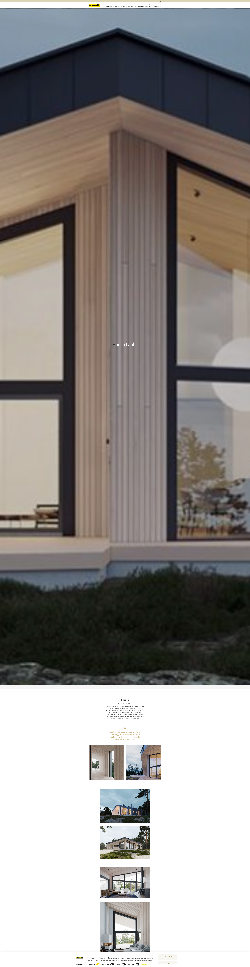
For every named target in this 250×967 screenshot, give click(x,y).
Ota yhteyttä (157, 6)
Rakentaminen (149, 6)
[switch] (112, 964)
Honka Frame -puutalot (129, 6)
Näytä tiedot (144, 964)
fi (141, 1)
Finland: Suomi (132, 1)
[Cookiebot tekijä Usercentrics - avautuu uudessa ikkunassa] (79, 964)
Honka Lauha (117, 687)
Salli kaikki (168, 956)
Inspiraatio (141, 6)
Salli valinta (167, 959)
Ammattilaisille (143, 4)
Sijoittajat (151, 4)
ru (144, 1)
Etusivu (90, 687)
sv (143, 1)
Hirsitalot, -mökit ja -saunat (114, 6)
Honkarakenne (157, 4)
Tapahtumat (136, 4)
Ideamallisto (109, 687)
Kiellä (168, 963)
